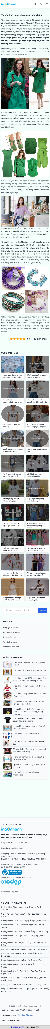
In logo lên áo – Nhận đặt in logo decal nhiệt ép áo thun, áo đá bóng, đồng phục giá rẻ (29, 711)
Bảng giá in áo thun (11, 628)
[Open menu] (46, 4)
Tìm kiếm (42, 610)
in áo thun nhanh (18, 835)
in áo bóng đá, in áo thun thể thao (27, 734)
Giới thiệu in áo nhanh (11, 632)
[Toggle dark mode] (41, 4)
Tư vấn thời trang (10, 642)
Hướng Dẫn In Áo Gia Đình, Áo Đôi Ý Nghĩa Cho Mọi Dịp (24, 931)
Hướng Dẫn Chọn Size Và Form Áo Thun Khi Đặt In (22, 960)
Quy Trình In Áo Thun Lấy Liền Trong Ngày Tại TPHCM (24, 949)
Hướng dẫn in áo (9, 637)
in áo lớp (29, 835)
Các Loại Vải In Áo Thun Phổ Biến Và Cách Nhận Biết (23, 984)
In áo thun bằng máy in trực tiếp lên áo (29, 670)
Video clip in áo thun (11, 647)
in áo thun (5, 835)
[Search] (35, 4)
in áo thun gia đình (9, 837)
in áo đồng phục (40, 835)
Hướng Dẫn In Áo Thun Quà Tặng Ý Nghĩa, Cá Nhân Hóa (25, 921)
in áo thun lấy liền (24, 837)
